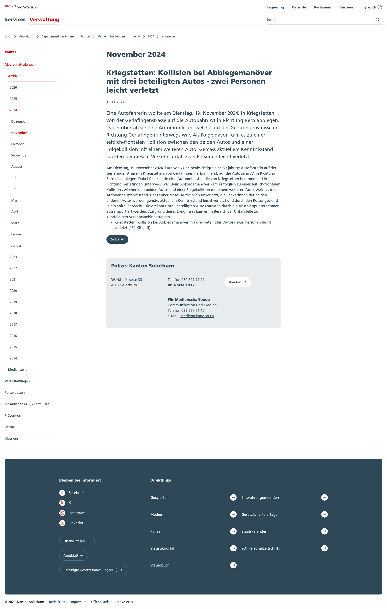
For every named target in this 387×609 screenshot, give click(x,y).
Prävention (13, 415)
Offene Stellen (74, 541)
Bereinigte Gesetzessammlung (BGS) (90, 570)
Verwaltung (26, 36)
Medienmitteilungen (111, 36)
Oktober (17, 144)
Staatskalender (253, 531)
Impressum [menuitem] (78, 602)
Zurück (115, 239)
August (16, 167)
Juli (13, 178)
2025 (13, 99)
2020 (13, 291)
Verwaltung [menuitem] (44, 19)
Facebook (77, 492)
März (15, 223)
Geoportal (158, 497)
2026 (13, 87)
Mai (14, 200)
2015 (13, 347)
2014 (13, 358)
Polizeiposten (15, 392)
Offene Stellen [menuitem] (101, 602)
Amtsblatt (70, 555)
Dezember (19, 121)
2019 (13, 302)
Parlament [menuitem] (323, 7)
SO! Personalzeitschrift (260, 548)
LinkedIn (76, 523)
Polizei (85, 36)
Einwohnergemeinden (260, 497)
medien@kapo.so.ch (197, 316)
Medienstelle (17, 370)
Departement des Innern (58, 36)
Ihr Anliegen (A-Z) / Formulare (27, 404)
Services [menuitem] (15, 19)
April (15, 212)
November (168, 36)
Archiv (136, 36)
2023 (13, 257)
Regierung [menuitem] (275, 7)
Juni (14, 189)
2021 (13, 279)
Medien (156, 514)
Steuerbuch (160, 565)
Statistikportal (162, 548)
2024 (151, 36)
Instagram (77, 513)
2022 (13, 268)
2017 (13, 324)
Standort (234, 282)
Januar (16, 245)
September (19, 155)
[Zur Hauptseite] (21, 6)
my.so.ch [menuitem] (369, 7)
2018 (13, 313)
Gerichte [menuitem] (299, 7)
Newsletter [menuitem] (125, 602)
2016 (13, 336)
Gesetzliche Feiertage (259, 514)
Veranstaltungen (17, 381)
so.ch (8, 36)
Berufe (10, 427)
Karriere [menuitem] (346, 7)
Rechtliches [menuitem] (57, 602)
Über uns (11, 438)
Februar (17, 234)
